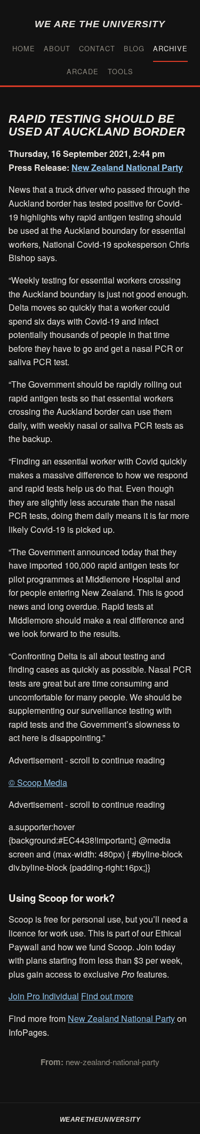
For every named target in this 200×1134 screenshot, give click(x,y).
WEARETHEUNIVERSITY (100, 1119)
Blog (134, 48)
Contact (97, 48)
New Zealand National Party (127, 167)
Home (23, 48)
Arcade (83, 71)
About (57, 48)
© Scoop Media (38, 782)
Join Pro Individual (44, 996)
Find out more (107, 996)
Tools (120, 71)
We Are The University (100, 23)
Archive (170, 48)
